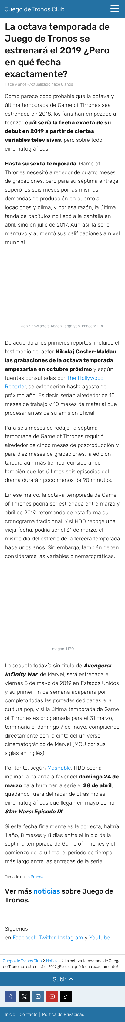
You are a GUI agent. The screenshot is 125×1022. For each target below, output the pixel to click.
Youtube (99, 937)
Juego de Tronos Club (35, 9)
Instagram (70, 937)
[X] (24, 996)
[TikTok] (66, 996)
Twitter (47, 937)
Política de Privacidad (63, 1014)
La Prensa (34, 876)
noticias (46, 891)
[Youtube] (52, 996)
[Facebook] (10, 996)
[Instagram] (38, 996)
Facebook (24, 937)
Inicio (10, 1014)
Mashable (59, 768)
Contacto (29, 1014)
